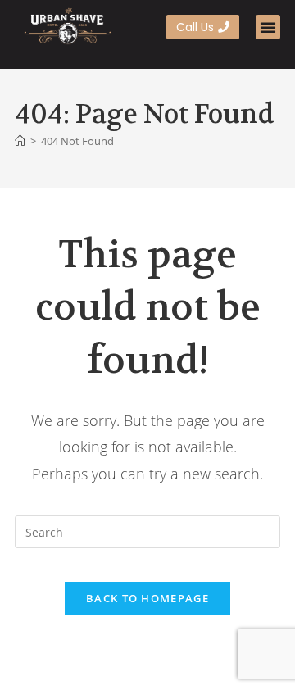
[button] (268, 27)
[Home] (20, 141)
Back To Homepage (147, 598)
